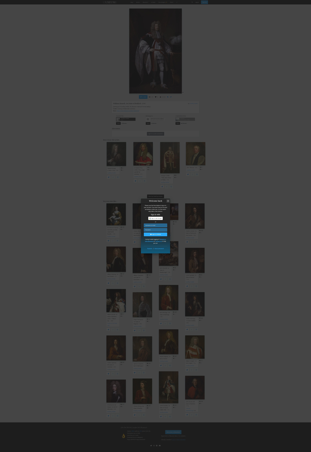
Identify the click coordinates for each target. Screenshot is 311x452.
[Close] (168, 201)
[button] (155, 218)
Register (149, 248)
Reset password (159, 248)
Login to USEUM (156, 234)
